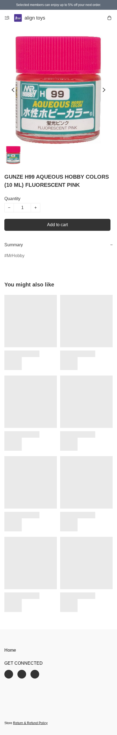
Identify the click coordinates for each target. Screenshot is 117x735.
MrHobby (15, 255)
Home (10, 650)
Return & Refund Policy (30, 723)
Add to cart (57, 224)
